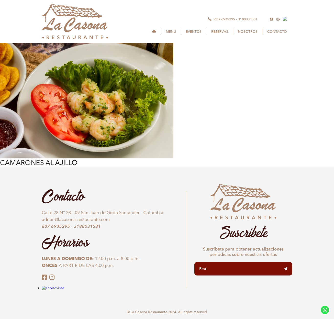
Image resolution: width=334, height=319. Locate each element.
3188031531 (247, 19)
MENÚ (171, 31)
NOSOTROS (247, 31)
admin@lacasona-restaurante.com (76, 219)
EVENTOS (193, 31)
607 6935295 (224, 19)
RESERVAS (219, 31)
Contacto (277, 31)
